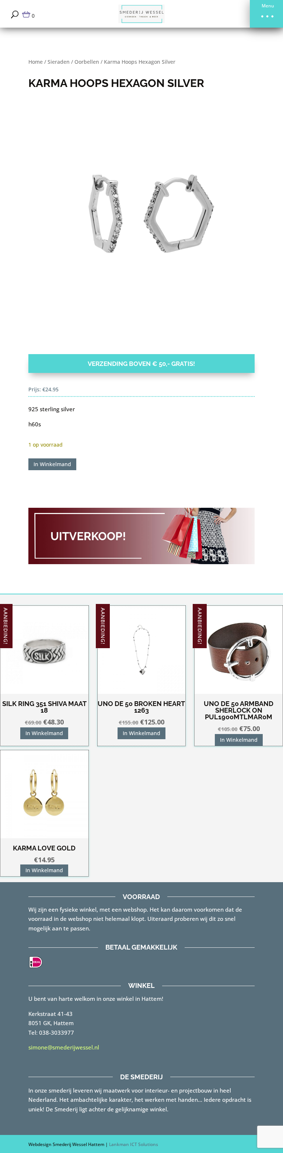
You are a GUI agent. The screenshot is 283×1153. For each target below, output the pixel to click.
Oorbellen (86, 61)
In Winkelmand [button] (44, 733)
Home (35, 61)
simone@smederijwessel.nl (63, 1047)
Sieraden (59, 61)
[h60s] (141, 226)
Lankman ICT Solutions (133, 1144)
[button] (266, 14)
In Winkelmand (52, 464)
